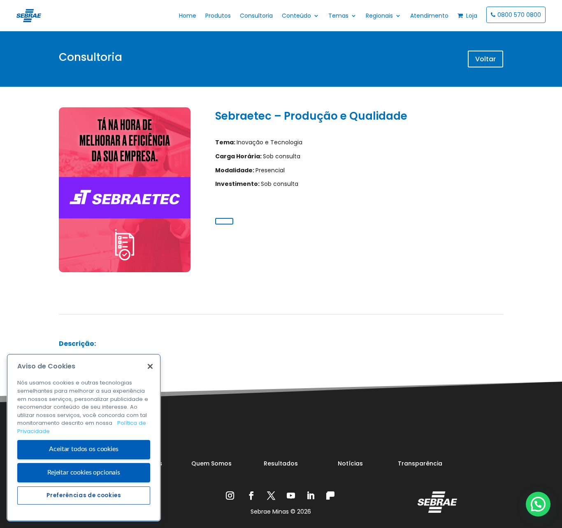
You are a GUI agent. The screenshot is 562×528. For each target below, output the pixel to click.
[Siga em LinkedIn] (310, 495)
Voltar (485, 59)
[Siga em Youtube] (291, 495)
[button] (538, 504)
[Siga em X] (271, 495)
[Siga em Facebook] (251, 495)
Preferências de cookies (83, 495)
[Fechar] (150, 366)
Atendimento (429, 16)
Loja (470, 16)
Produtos (218, 16)
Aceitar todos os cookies (83, 449)
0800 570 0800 (519, 15)
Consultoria (256, 16)
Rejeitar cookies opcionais (83, 472)
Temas (338, 16)
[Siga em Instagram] (231, 495)
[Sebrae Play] (330, 495)
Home (187, 16)
